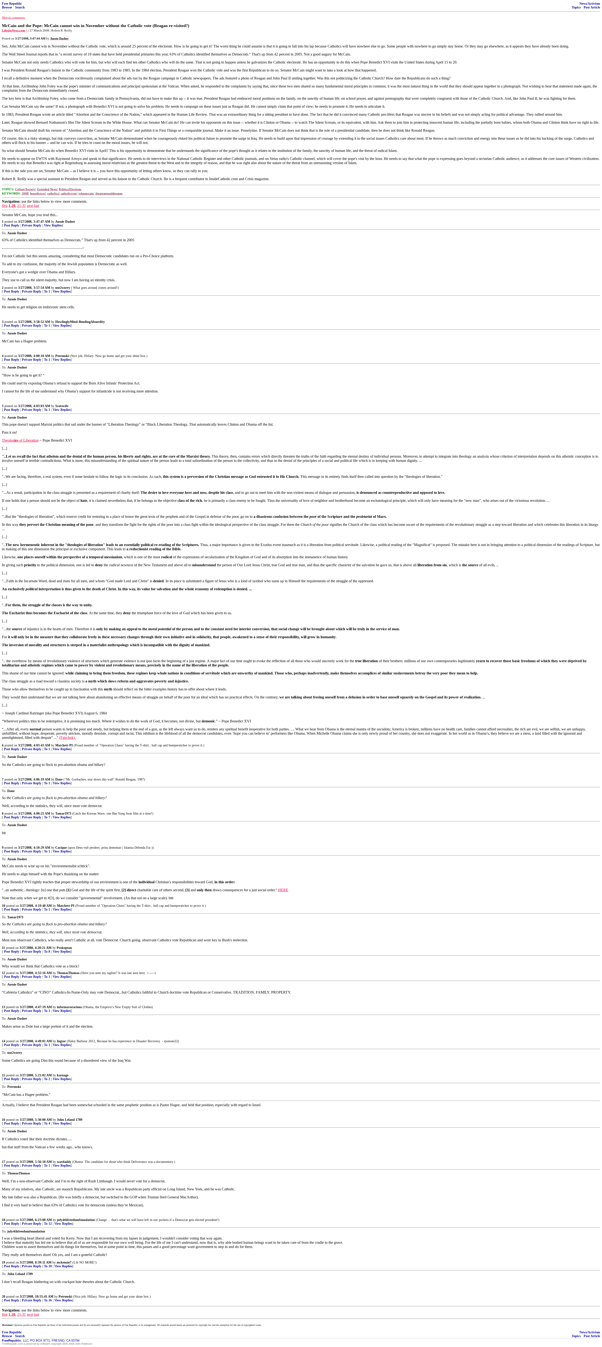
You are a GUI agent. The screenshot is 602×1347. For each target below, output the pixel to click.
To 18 (48, 1266)
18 (3, 1220)
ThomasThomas (68, 973)
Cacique (61, 847)
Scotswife (61, 406)
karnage (62, 1075)
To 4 (47, 1123)
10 (3, 905)
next (30, 206)
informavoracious (69, 1007)
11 (3, 948)
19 (3, 1262)
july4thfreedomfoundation (76, 1220)
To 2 (47, 1079)
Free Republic (12, 3)
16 (3, 1119)
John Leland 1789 (69, 1119)
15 (3, 1075)
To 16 (48, 1300)
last (36, 206)
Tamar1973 (63, 813)
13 (3, 1007)
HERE (283, 890)
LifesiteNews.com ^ (15, 30)
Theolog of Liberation (20, 440)
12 (3, 973)
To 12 (48, 1223)
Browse (7, 7)
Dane (59, 779)
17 (3, 1162)
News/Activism (589, 3)
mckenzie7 (64, 1262)
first (5, 206)
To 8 (47, 951)
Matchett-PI (64, 745)
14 (3, 1041)
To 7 (47, 817)
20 (3, 1296)
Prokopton (64, 948)
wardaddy (64, 1162)
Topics (576, 7)
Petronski (62, 356)
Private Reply (31, 225)
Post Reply (11, 225)
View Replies (53, 225)
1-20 (11, 206)
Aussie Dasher (65, 221)
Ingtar (61, 1041)
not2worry (62, 287)
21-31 (21, 206)
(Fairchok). (67, 738)
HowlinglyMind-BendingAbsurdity (80, 322)
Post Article (592, 7)
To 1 (47, 291)
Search (20, 7)
